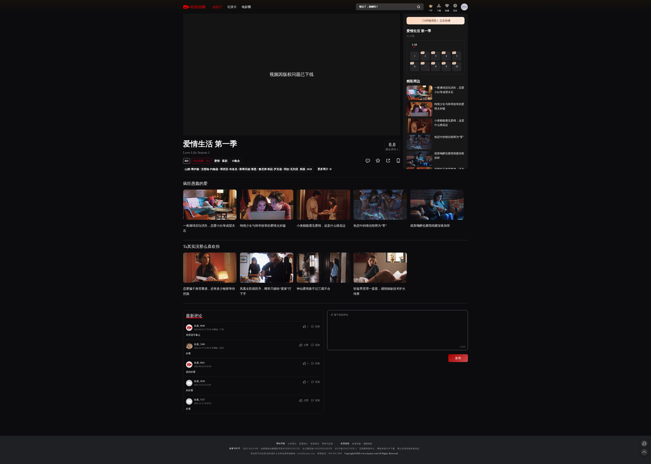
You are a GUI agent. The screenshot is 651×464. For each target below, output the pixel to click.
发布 (458, 358)
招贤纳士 (303, 443)
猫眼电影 (367, 443)
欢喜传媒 (356, 443)
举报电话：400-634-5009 (329, 453)
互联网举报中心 (367, 448)
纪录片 (232, 7)
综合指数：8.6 (201, 160)
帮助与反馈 (327, 443)
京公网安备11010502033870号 (317, 448)
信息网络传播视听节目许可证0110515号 (280, 448)
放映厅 (217, 7)
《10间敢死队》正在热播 (435, 20)
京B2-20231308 (250, 448)
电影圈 (246, 7)
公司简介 (292, 443)
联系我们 (315, 443)
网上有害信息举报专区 (408, 448)
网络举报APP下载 (386, 448)
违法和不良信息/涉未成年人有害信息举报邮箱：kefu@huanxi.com (283, 453)
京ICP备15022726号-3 (346, 448)
